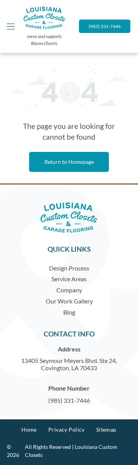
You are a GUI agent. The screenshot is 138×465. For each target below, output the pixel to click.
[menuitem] (29, 429)
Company (69, 290)
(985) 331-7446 (69, 400)
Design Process (69, 268)
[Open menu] (11, 26)
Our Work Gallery (69, 301)
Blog (69, 312)
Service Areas (69, 278)
